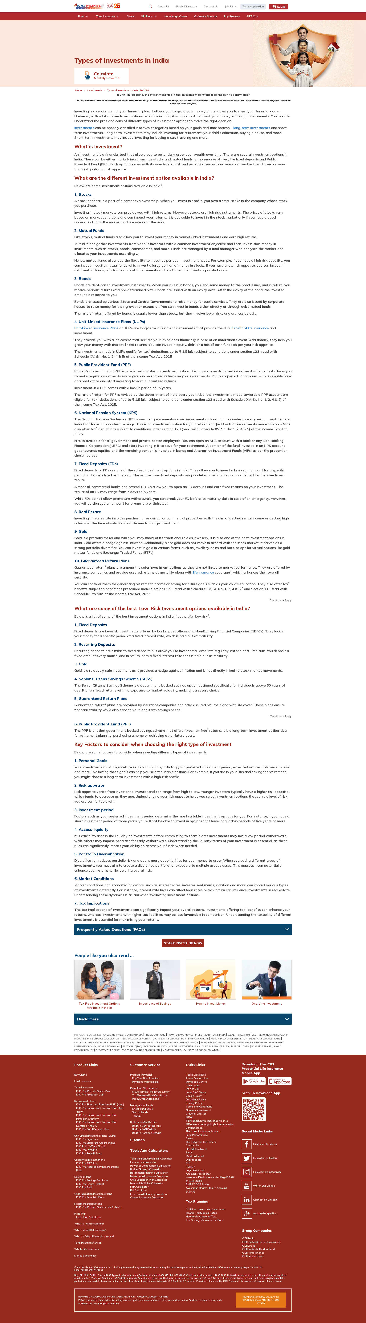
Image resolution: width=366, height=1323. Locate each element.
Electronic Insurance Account (203, 1131)
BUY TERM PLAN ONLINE (195, 1038)
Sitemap (137, 1140)
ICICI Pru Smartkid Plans (90, 1197)
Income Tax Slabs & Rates (201, 1212)
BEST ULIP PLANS (261, 1046)
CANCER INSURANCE (166, 1042)
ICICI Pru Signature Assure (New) (95, 1142)
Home (78, 90)
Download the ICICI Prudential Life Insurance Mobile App (262, 1068)
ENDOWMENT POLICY (108, 1050)
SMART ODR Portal (197, 1184)
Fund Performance (197, 1134)
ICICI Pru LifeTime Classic (91, 1146)
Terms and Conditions (199, 1106)
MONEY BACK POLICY (174, 1050)
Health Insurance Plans (88, 1203)
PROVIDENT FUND (155, 1034)
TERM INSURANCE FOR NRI (136, 1038)
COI (188, 1163)
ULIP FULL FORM (240, 1046)
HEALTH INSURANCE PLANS (264, 1038)
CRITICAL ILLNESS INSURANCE (91, 1042)
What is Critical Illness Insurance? (94, 1236)
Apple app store (280, 1081)
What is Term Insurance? (89, 1223)
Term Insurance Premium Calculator (151, 1158)
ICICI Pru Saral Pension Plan (92, 1129)
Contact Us (192, 1145)
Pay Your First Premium (145, 1078)
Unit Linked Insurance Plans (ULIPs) (95, 1135)
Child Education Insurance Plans (93, 1193)
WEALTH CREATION (239, 1034)
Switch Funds (140, 1112)
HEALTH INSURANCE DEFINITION (229, 1038)
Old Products (193, 1159)
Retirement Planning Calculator (149, 1172)
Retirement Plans (84, 1101)
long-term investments (251, 128)
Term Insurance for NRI (87, 1242)
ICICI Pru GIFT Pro (86, 1163)
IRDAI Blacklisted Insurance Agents (207, 1120)
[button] (150, 6)
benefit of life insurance (250, 328)
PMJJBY (190, 1166)
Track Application (253, 6)
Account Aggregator (198, 1173)
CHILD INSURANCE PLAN (215, 1046)
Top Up (136, 1115)
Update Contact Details (146, 1125)
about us (163, 6)
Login (281, 6)
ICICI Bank (248, 1238)
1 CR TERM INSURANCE (166, 1038)
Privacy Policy (194, 1103)
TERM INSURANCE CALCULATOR (101, 1038)
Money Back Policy (85, 1255)
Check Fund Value (142, 1108)
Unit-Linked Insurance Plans (96, 328)
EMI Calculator (138, 1190)
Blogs (189, 1152)
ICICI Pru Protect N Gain (90, 1094)
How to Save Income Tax (201, 1216)
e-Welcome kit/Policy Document (151, 1091)
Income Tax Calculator (143, 1162)
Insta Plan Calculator (88, 1217)
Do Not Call (192, 1088)
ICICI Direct (248, 1245)
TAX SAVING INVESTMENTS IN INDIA (122, 1034)
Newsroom (192, 1085)
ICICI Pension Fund (252, 1256)
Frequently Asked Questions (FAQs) (111, 929)
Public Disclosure (186, 6)
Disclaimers (88, 1019)
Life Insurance (82, 1081)
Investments (94, 90)
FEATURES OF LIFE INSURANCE (218, 1042)
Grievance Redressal (198, 1110)
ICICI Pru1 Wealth (86, 1149)
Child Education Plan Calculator (148, 1179)
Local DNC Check (196, 1092)
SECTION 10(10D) (132, 1046)
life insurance (203, 572)
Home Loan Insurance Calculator (149, 1176)
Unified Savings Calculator (145, 1169)
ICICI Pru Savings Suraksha (92, 1180)
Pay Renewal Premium (145, 1081)
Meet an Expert (195, 1156)
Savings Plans (82, 1176)
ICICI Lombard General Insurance (261, 1242)
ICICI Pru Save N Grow (89, 1153)
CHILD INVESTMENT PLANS (184, 1046)
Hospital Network (196, 1149)
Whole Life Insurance (87, 1249)
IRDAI (189, 1117)
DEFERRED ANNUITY (155, 1046)
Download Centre (196, 1081)
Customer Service (145, 1065)
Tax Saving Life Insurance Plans (205, 1220)
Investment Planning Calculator (149, 1194)
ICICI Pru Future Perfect (90, 1183)
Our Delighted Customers (201, 1142)
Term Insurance (83, 1087)
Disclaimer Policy (196, 1099)
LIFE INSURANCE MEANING (252, 1042)
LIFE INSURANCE (189, 1042)
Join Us (229, 6)
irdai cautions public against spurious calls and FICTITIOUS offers (261, 1300)
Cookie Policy (194, 1095)
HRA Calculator (139, 1186)
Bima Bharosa (194, 1127)
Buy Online (80, 1074)
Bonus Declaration (197, 1078)
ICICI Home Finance (253, 1252)
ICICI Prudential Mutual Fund (258, 1249)
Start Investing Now (183, 943)
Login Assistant (195, 1170)
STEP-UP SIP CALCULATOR (203, 1050)
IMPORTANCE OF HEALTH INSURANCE (131, 1042)
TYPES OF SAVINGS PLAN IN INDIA (141, 1050)
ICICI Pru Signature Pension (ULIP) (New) (100, 1104)
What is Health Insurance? (90, 1230)
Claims (190, 1138)
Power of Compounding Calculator (150, 1165)
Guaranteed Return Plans (89, 1159)
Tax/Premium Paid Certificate (149, 1095)
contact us (211, 6)
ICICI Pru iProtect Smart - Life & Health (99, 1207)
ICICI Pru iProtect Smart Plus (93, 1091)
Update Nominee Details (146, 1132)
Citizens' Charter (196, 1113)
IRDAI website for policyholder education (210, 1124)
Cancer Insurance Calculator (147, 1197)
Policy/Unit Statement (145, 1098)
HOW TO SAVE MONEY (180, 1034)
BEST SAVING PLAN (109, 1046)
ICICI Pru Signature (87, 1139)
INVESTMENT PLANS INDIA (210, 1034)
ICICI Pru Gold (84, 1187)
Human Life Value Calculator (146, 1183)
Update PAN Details (144, 1129)
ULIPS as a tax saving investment (206, 1209)
